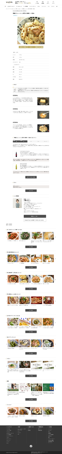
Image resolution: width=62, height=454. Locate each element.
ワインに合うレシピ (19, 6)
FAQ (49, 431)
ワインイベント (44, 6)
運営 (49, 437)
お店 (56, 6)
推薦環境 (49, 433)
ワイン (49, 6)
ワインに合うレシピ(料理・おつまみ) (21, 429)
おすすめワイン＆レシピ (10, 433)
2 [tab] (31, 43)
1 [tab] (30, 43)
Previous (16, 30)
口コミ (31, 47)
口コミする (31, 190)
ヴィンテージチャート (33, 6)
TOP (5, 6)
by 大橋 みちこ (15, 15)
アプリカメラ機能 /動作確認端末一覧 (51, 441)
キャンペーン (8, 440)
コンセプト (49, 430)
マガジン (38, 6)
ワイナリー (52, 6)
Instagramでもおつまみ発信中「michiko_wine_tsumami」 (34, 220)
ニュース (8, 441)
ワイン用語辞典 (25, 6)
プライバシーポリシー (51, 438)
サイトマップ (50, 442)
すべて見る (31, 246)
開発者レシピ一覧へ (34, 216)
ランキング (8, 431)
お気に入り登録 (23, 47)
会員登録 (29, 430)
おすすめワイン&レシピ (11, 6)
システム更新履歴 (50, 434)
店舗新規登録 (40, 430)
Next (45, 30)
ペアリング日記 (9, 430)
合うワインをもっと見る (31, 177)
